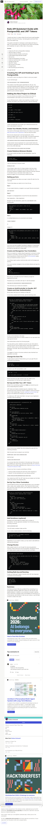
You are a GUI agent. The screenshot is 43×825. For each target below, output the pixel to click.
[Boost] (2, 67)
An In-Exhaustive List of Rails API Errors (13, 751)
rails (12, 34)
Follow (23, 722)
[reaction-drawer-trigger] (2, 54)
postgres (19, 34)
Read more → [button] (11, 711)
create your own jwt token (30, 392)
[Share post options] (2, 70)
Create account (38, 1)
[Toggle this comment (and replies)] (8, 666)
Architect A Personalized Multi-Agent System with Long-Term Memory (21, 700)
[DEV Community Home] (1, 1)
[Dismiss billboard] (41, 807)
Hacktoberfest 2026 (28, 798)
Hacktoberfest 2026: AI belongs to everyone (20, 795)
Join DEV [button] (4, 822)
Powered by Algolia (23, 1)
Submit (11, 659)
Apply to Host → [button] (11, 644)
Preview (17, 659)
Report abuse (27, 675)
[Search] (5, 2)
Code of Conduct (20, 675)
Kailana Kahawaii (13, 21)
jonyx (11, 664)
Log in (31, 1)
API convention (31, 256)
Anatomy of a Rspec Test (10, 742)
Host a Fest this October (16, 636)
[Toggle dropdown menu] (39, 600)
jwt (15, 34)
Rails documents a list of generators (15, 132)
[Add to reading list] (2, 63)
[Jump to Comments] (2, 59)
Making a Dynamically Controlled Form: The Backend (16, 746)
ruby (9, 34)
